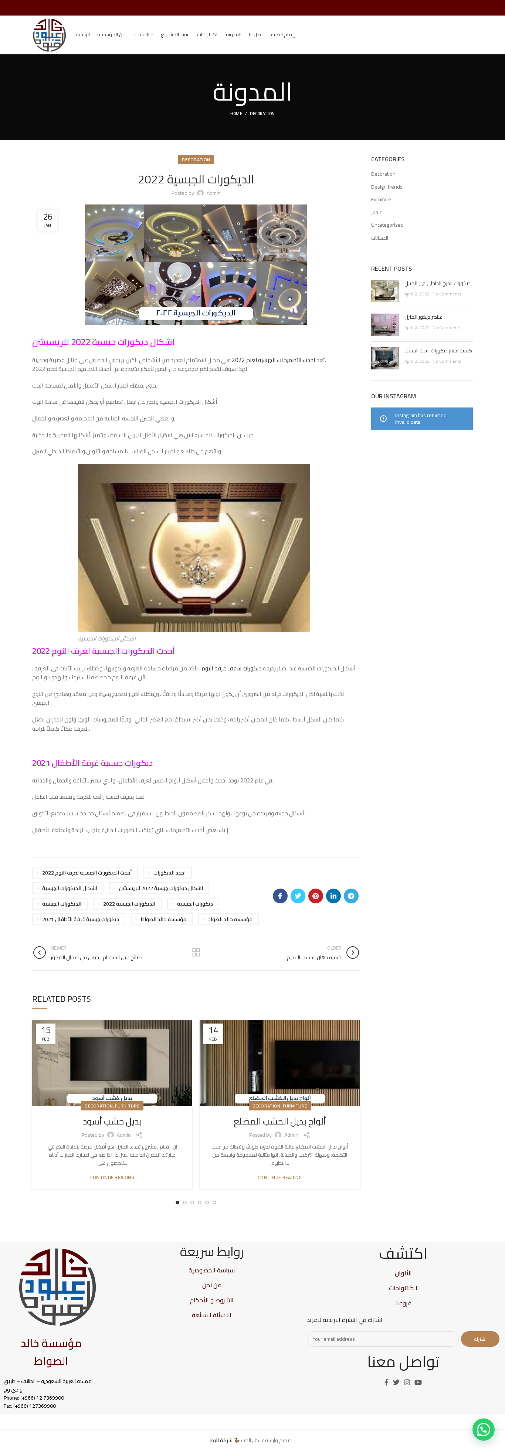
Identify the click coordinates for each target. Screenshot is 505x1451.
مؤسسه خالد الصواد (230, 919)
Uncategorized (387, 225)
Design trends (387, 187)
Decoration (262, 113)
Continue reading (112, 1177)
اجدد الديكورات (169, 872)
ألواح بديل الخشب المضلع (280, 1121)
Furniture (127, 1106)
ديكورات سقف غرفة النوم (231, 668)
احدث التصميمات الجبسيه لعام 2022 (274, 360)
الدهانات (379, 238)
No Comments (447, 294)
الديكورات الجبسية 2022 (129, 904)
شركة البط (221, 1440)
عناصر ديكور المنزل (423, 317)
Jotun (377, 212)
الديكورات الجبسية (61, 904)
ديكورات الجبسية (195, 904)
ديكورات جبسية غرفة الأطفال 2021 (80, 919)
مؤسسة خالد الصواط (163, 919)
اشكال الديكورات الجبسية (69, 888)
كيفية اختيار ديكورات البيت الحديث (438, 350)
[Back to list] (195, 952)
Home (236, 113)
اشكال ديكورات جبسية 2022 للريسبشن (161, 888)
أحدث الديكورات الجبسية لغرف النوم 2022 (87, 872)
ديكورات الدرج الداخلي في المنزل (437, 283)
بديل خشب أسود (112, 1121)
